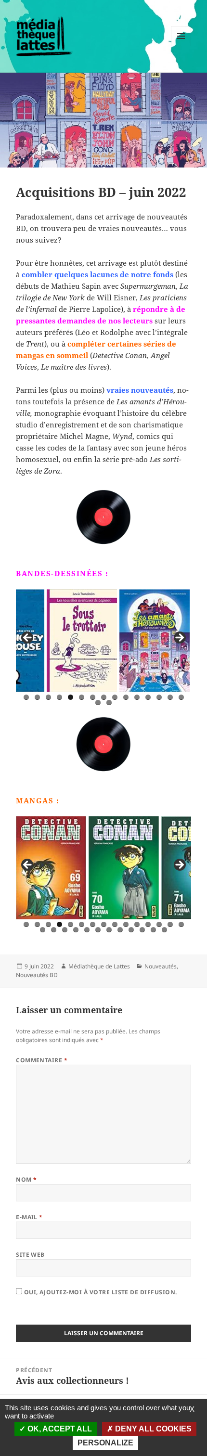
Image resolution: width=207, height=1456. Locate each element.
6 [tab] (81, 697)
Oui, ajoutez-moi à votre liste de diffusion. (99, 1292)
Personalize (105, 1443)
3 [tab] (48, 697)
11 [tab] (137, 697)
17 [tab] (109, 702)
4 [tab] (59, 697)
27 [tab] (165, 929)
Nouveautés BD (37, 975)
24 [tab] (131, 929)
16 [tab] (98, 702)
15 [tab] (181, 697)
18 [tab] (65, 929)
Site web (30, 1254)
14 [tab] (170, 697)
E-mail (29, 1217)
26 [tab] (154, 929)
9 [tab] (114, 697)
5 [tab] (70, 697)
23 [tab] (120, 929)
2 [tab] (37, 697)
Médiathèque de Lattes (99, 966)
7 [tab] (92, 697)
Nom (26, 1179)
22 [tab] (109, 929)
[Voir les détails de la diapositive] (51, 640)
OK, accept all (59, 1429)
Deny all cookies (152, 1429)
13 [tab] (159, 697)
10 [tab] (126, 697)
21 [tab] (98, 929)
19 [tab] (76, 929)
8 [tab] (103, 697)
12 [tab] (148, 697)
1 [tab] (26, 697)
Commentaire (41, 1060)
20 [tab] (87, 929)
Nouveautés (160, 966)
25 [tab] (143, 929)
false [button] (28, 638)
